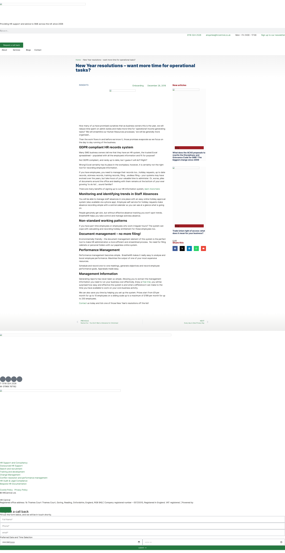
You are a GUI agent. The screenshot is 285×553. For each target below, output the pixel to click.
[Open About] (8, 50)
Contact (83, 303)
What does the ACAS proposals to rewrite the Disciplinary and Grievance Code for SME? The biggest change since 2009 (189, 156)
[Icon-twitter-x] (3, 379)
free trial (147, 282)
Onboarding (138, 85)
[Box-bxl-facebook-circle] (19, 379)
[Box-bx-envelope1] (14, 379)
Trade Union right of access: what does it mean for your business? (189, 232)
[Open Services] (21, 50)
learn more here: (152, 189)
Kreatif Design (200, 502)
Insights (83, 85)
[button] (175, 248)
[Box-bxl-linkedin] (8, 379)
